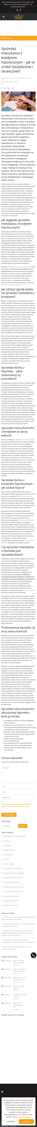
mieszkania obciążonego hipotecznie (19, 267)
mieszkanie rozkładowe (25, 520)
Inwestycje (7, 841)
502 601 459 (24, 4)
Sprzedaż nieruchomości (10, 82)
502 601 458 (16, 4)
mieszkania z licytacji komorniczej (11, 285)
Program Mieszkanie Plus (12, 882)
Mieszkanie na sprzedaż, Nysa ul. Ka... (19, 1005)
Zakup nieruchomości (10, 905)
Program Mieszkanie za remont (13, 887)
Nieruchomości (8, 855)
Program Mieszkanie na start (13, 878)
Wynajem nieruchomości (11, 901)
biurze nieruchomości (25, 496)
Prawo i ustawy (8, 864)
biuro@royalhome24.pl (18, 7)
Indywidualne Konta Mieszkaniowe (15, 836)
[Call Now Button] (33, 955)
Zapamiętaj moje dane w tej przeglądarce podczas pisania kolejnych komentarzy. (16, 805)
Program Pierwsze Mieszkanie (13, 891)
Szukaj (22, 826)
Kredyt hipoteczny (9, 850)
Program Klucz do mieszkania (13, 868)
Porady (6, 859)
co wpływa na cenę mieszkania (24, 440)
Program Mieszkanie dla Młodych (14, 873)
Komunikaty (7, 845)
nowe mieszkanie (28, 590)
